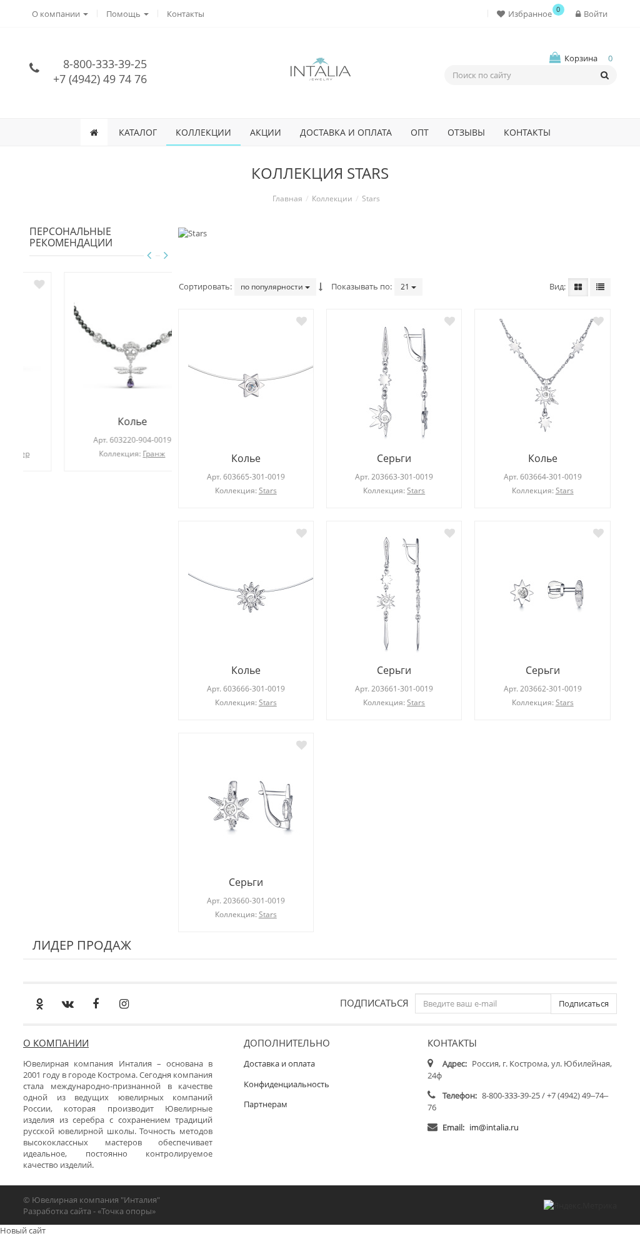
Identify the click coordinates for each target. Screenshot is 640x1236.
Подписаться (374, 1002)
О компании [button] (57, 13)
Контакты (185, 13)
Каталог (138, 132)
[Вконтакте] (68, 1003)
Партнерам (266, 1104)
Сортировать (204, 286)
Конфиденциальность (286, 1084)
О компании (56, 1043)
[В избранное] (157, 284)
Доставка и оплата (346, 132)
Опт (420, 132)
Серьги (394, 458)
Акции (265, 132)
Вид (556, 286)
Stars (268, 490)
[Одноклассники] (39, 1003)
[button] (527, 13)
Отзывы (466, 132)
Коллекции (203, 132)
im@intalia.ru (494, 1127)
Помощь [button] (124, 13)
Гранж (122, 453)
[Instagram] (124, 1003)
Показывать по (360, 286)
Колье (100, 421)
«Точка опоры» (127, 1211)
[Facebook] (96, 1003)
